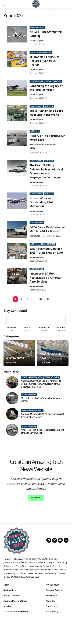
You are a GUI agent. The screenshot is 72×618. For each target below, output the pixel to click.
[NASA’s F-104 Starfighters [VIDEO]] (17, 34)
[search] (66, 4)
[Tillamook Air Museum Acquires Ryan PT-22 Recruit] (17, 59)
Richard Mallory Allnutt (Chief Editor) (43, 146)
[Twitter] (27, 323)
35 (48, 299)
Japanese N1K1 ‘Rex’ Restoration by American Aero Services (46, 277)
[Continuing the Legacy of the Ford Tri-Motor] (17, 88)
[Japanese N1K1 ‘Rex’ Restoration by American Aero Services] (17, 276)
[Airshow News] (19, 353)
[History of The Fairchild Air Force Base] (17, 138)
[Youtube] (61, 323)
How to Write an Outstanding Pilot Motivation (41, 202)
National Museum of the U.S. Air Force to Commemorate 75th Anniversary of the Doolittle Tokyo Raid (41, 384)
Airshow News (15, 357)
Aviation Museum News (41, 52)
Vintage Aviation (53, 81)
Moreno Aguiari (37, 40)
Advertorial (36, 106)
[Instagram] (44, 323)
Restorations (37, 81)
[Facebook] (11, 323)
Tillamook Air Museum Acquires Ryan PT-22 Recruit (44, 61)
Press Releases (48, 244)
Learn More (36, 497)
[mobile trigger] (6, 4)
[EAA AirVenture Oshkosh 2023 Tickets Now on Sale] (17, 251)
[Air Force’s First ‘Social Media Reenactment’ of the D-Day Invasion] (12, 430)
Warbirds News (37, 27)
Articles (49, 106)
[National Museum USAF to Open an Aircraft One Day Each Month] (12, 414)
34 (40, 299)
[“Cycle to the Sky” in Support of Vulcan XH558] (12, 398)
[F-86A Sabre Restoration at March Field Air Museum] (17, 229)
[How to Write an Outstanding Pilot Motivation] (17, 200)
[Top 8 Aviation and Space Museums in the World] (17, 113)
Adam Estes (35, 236)
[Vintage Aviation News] (36, 4)
